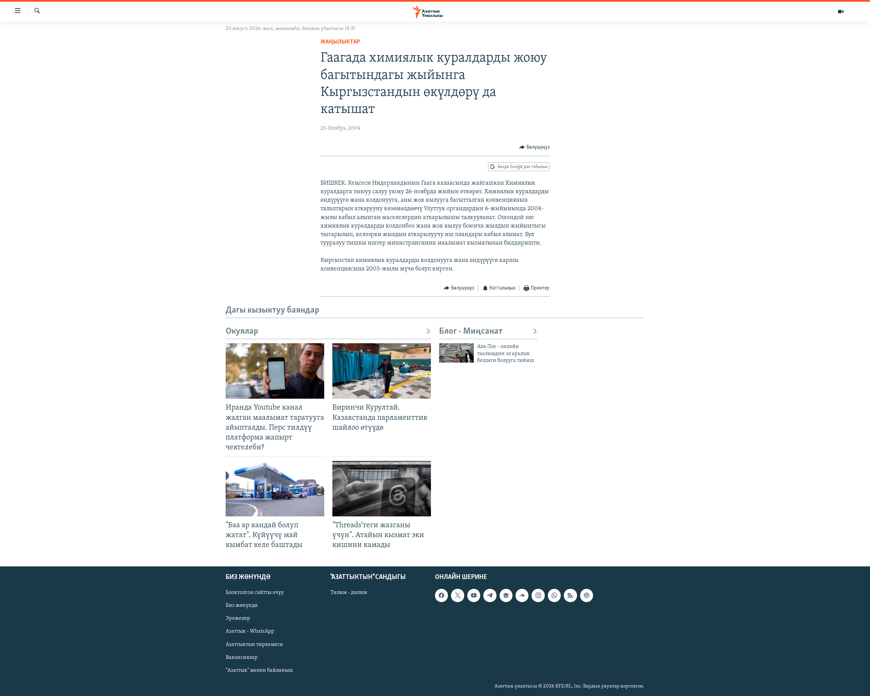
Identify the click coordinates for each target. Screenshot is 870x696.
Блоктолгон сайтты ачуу (255, 592)
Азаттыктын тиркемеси (254, 644)
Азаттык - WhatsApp (250, 631)
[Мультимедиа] (841, 11)
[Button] (534, 147)
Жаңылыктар (340, 42)
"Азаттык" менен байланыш (259, 670)
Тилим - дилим (348, 592)
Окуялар (242, 331)
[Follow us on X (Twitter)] (457, 595)
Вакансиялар (242, 657)
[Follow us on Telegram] (489, 595)
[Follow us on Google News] (506, 595)
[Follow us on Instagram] (538, 595)
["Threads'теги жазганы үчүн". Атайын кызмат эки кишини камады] (381, 488)
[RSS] (570, 595)
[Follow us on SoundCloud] (522, 595)
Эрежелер (238, 618)
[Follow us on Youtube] (473, 595)
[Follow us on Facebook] (441, 595)
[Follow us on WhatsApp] (554, 595)
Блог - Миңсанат (471, 331)
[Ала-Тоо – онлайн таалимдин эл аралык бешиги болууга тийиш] (456, 353)
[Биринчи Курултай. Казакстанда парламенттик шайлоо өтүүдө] (381, 371)
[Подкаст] (586, 595)
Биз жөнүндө (242, 605)
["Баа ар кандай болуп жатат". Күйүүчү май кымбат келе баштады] (275, 488)
